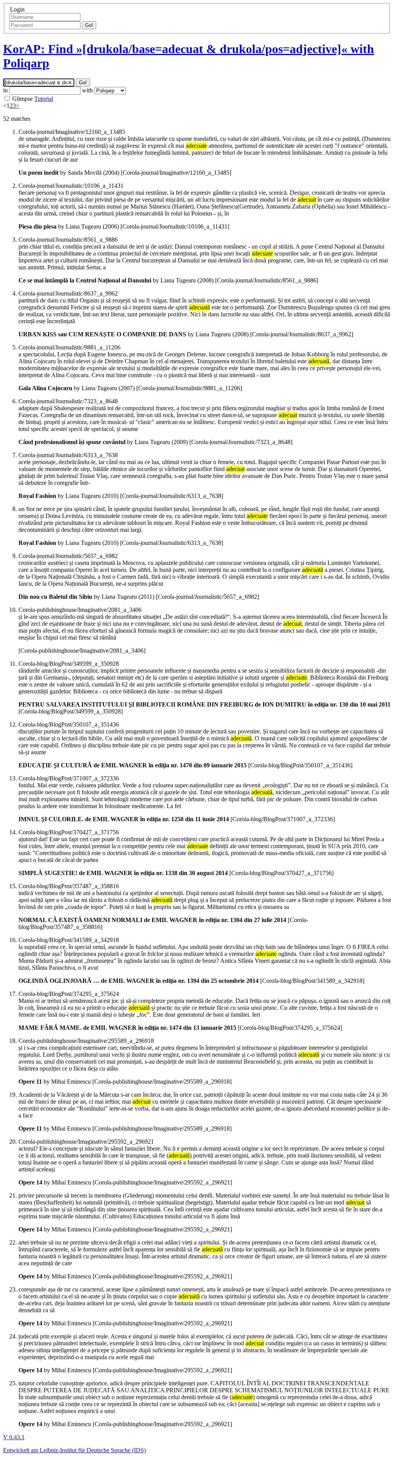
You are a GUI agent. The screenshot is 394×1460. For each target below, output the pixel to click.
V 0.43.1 (14, 1437)
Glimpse (22, 98)
